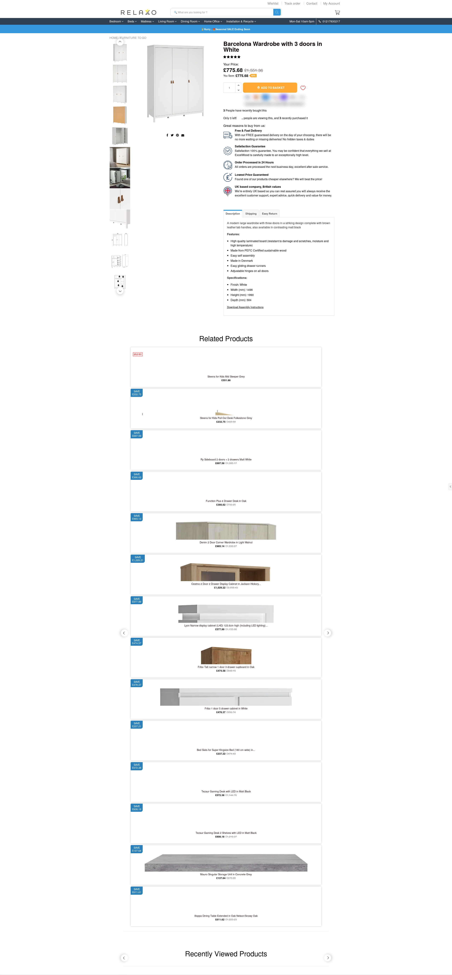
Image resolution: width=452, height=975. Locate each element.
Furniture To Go (133, 38)
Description (233, 213)
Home (113, 38)
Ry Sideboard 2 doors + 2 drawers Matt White (226, 459)
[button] (232, 57)
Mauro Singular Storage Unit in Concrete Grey (226, 874)
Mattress (146, 21)
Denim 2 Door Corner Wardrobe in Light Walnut (226, 542)
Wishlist (272, 3)
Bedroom (115, 21)
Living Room (166, 21)
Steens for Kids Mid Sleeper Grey (226, 376)
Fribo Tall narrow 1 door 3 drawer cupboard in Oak (226, 667)
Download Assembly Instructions (245, 307)
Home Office (212, 21)
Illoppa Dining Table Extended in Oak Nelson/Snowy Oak (226, 915)
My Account (331, 3)
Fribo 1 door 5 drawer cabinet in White (226, 708)
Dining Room (189, 21)
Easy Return (269, 213)
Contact (311, 3)
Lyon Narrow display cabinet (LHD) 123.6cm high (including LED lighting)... (226, 625)
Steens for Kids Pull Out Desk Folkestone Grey (226, 418)
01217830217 (331, 21)
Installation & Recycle (240, 21)
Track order (292, 3)
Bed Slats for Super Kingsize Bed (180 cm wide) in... (226, 750)
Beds (131, 21)
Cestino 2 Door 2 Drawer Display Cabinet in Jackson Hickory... (226, 584)
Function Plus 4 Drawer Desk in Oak (226, 501)
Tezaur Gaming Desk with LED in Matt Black (226, 791)
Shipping (251, 213)
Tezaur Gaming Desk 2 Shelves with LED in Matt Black (226, 833)
